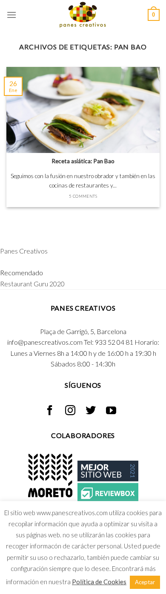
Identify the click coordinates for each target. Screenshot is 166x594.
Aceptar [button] (145, 582)
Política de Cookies (99, 581)
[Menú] (11, 14)
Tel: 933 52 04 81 (108, 342)
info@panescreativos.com (45, 342)
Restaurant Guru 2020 (32, 284)
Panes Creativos (24, 251)
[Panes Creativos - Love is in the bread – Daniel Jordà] (83, 15)
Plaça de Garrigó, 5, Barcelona (83, 331)
